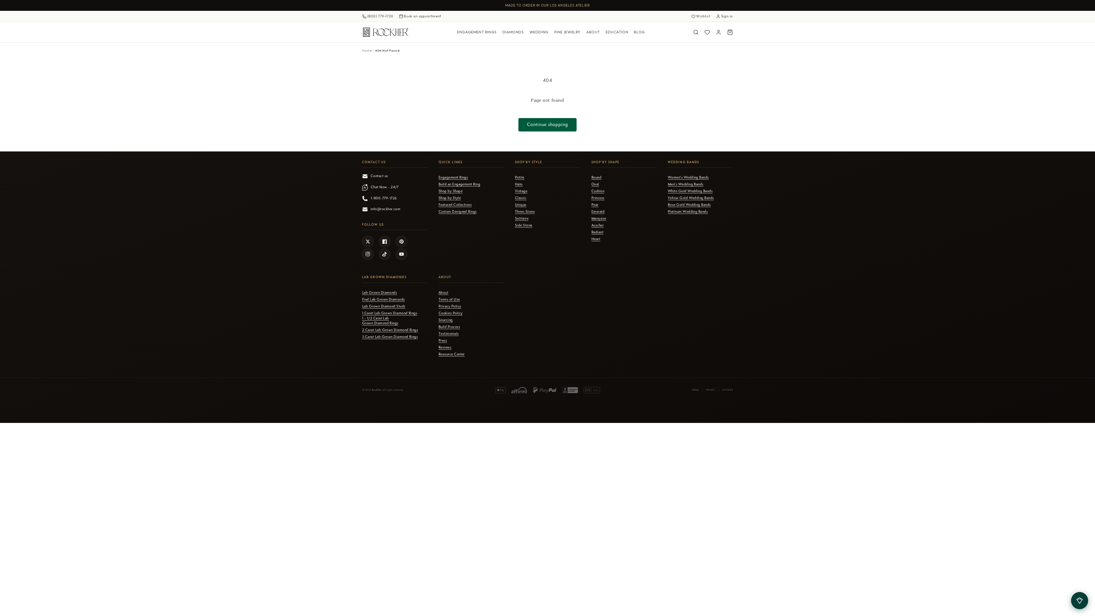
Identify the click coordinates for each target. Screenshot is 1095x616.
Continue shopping (547, 124)
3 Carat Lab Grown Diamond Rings (390, 337)
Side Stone (523, 225)
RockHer (377, 390)
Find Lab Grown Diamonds (383, 299)
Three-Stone (525, 211)
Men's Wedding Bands (685, 184)
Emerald (598, 211)
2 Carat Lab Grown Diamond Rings (390, 330)
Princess (598, 198)
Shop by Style (450, 198)
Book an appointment (422, 16)
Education (617, 32)
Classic (520, 198)
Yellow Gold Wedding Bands (691, 198)
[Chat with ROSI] (1079, 600)
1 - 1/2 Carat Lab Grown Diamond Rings (380, 320)
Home (367, 50)
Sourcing (446, 320)
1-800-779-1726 (384, 198)
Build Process (449, 327)
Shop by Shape (451, 191)
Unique (520, 204)
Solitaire (521, 218)
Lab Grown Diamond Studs (383, 306)
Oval (595, 184)
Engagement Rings (477, 32)
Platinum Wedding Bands (688, 211)
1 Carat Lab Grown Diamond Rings (389, 313)
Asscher (597, 225)
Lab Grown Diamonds (379, 292)
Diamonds (513, 32)
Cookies (727, 389)
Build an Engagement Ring (459, 184)
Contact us (379, 176)
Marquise (598, 218)
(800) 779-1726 (380, 16)
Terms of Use (449, 299)
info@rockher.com (385, 209)
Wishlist (703, 16)
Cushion (597, 191)
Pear (595, 204)
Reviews (445, 347)
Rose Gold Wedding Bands (689, 204)
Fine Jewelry (567, 32)
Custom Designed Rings (458, 211)
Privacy (710, 389)
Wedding (539, 32)
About (593, 32)
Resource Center (452, 354)
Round (596, 177)
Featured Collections (455, 204)
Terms (695, 389)
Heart (595, 239)
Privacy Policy (450, 306)
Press (443, 340)
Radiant (597, 232)
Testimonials (449, 333)
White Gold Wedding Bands (690, 191)
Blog (639, 32)
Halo (519, 184)
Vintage (521, 191)
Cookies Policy (451, 313)
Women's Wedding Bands (688, 177)
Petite (519, 177)
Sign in (727, 16)
